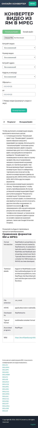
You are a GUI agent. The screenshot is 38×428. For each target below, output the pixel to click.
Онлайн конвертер (14, 4)
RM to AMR (5, 408)
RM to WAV (5, 389)
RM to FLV (5, 377)
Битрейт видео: (8, 44)
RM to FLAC (5, 399)
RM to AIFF (5, 403)
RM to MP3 (5, 386)
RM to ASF (5, 379)
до (3, 90)
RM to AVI (5, 365)
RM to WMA (5, 394)
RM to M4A (5, 401)
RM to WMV (5, 367)
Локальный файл (11, 32)
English (33, 424)
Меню (32, 3)
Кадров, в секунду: (9, 73)
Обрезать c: (6, 82)
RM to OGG (5, 391)
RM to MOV (5, 382)
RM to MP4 (5, 370)
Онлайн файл (28, 32)
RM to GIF (5, 411)
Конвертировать (19, 110)
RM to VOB (5, 384)
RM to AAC (5, 396)
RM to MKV (5, 372)
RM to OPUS (5, 406)
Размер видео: (8, 53)
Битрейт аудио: (8, 63)
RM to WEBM (6, 374)
